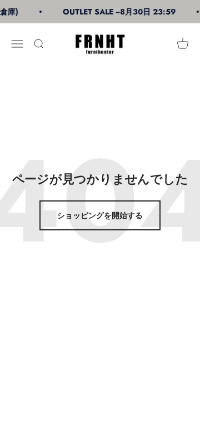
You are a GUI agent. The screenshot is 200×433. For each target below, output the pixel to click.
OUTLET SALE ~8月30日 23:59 (118, 11)
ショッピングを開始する (100, 215)
